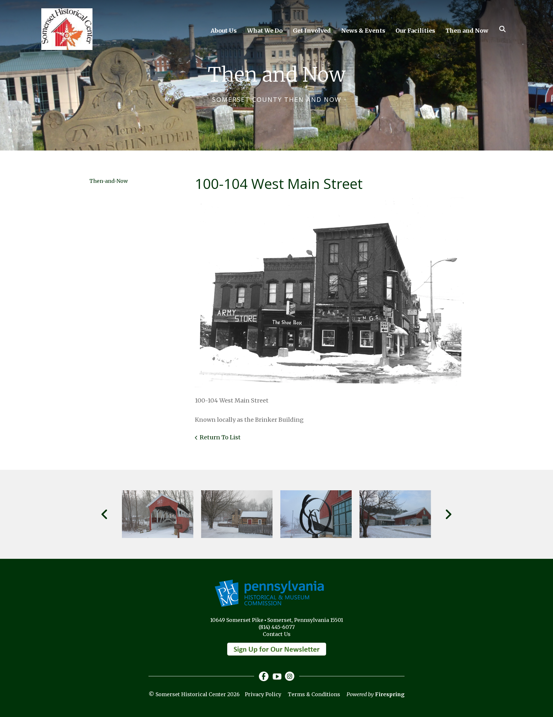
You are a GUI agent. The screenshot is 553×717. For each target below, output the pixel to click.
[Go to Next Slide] (448, 514)
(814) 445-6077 (277, 627)
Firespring (390, 694)
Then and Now (466, 30)
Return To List (220, 437)
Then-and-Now (108, 181)
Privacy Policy (263, 694)
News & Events (363, 30)
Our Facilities (415, 30)
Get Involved (312, 30)
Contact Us (277, 634)
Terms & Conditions (314, 694)
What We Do (265, 30)
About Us (224, 30)
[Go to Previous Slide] (105, 514)
